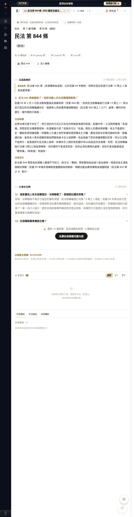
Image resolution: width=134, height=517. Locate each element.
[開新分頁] (74, 11)
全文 (116, 275)
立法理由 (33, 314)
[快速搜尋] (5, 13)
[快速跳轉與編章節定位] (124, 499)
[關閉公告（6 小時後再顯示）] (125, 3)
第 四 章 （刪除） (48, 28)
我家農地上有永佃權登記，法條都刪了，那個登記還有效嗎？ (71, 194)
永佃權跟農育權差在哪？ (71, 221)
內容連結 (20, 314)
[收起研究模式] (124, 10)
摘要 (109, 275)
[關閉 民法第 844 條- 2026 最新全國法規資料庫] (67, 10)
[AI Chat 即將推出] (122, 508)
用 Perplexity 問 (37, 55)
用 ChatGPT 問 (58, 55)
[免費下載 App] (5, 513)
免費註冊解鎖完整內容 (71, 236)
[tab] (46, 10)
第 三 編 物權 (29, 28)
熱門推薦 (23, 3)
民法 (17, 28)
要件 (124, 275)
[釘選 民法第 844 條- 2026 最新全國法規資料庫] (64, 10)
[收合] (17, 10)
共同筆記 (45, 314)
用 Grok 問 (75, 55)
